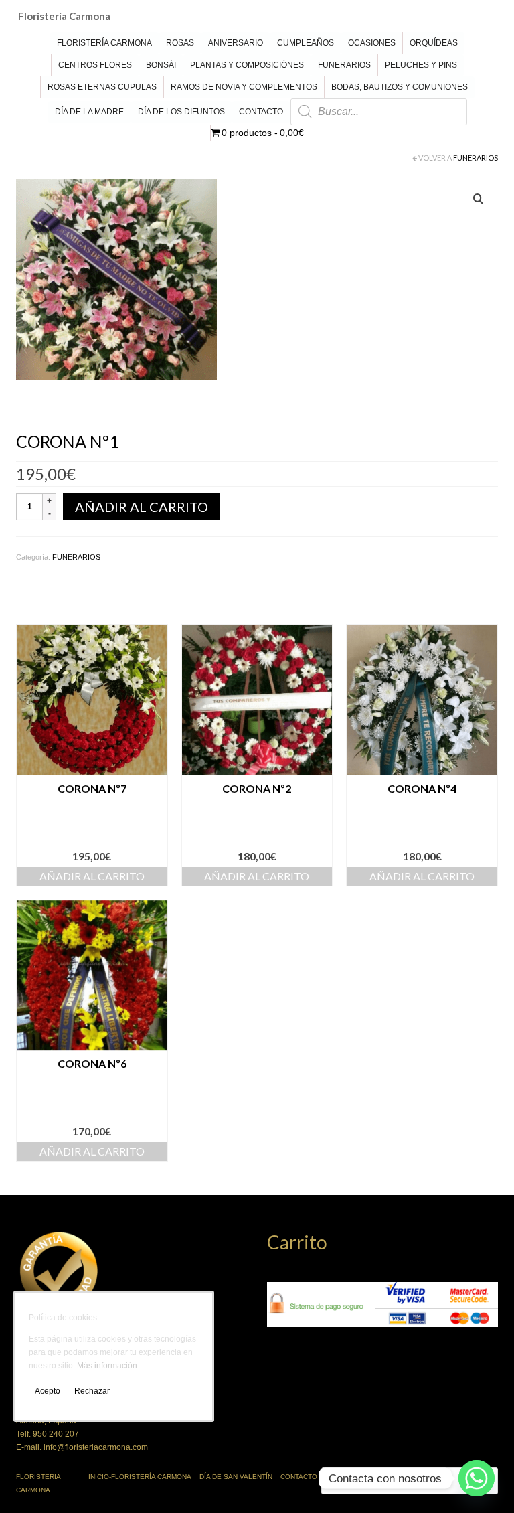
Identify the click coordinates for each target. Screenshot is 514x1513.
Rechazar (92, 1391)
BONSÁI (161, 65)
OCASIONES (372, 43)
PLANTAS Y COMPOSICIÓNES (247, 65)
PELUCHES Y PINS (421, 65)
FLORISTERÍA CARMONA (104, 43)
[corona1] (116, 278)
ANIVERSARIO (235, 43)
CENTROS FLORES (95, 65)
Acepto (47, 1391)
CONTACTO (261, 111)
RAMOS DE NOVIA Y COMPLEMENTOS (244, 87)
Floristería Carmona (64, 16)
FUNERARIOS (344, 65)
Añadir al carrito (141, 507)
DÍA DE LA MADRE (89, 111)
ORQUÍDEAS (434, 43)
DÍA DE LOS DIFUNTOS (181, 111)
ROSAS (180, 43)
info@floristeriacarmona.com (96, 1447)
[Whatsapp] (476, 1478)
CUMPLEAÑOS (305, 43)
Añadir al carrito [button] (92, 876)
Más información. (108, 1365)
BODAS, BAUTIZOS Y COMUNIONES (399, 87)
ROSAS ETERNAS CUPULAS (102, 87)
